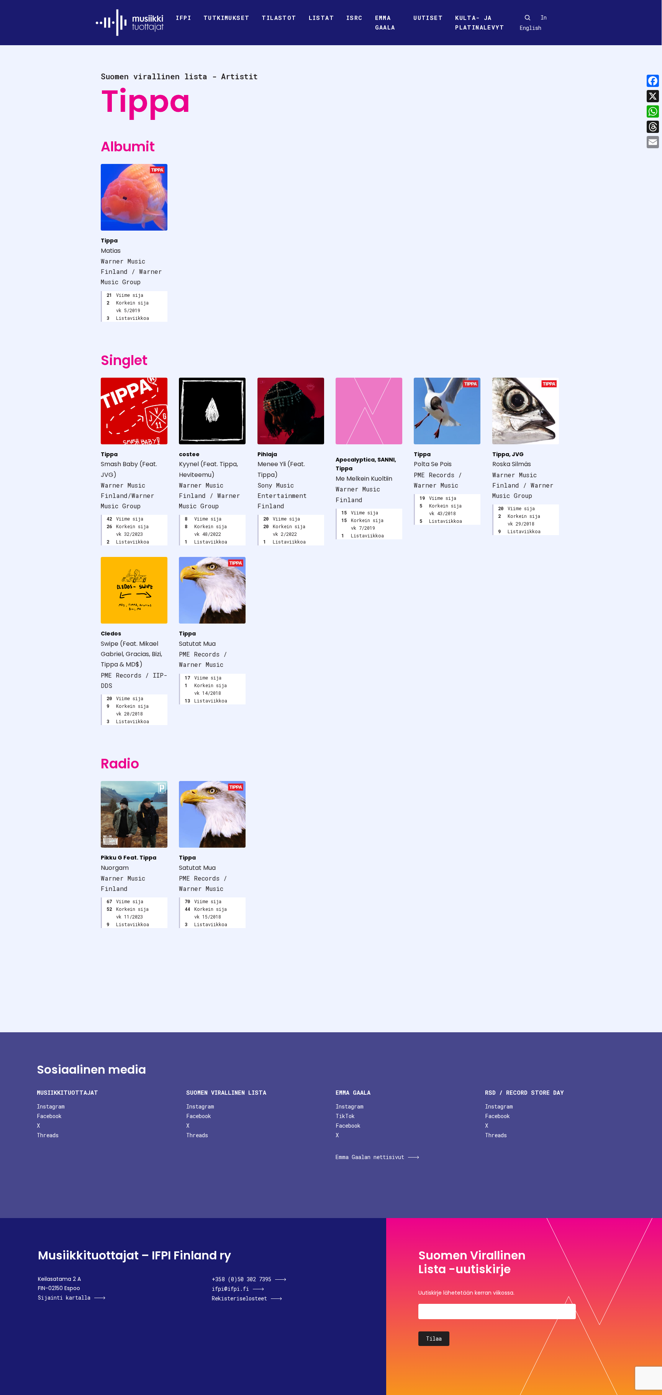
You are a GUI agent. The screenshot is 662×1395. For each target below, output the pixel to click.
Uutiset (428, 17)
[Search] (527, 17)
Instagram (51, 1106)
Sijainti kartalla (64, 1297)
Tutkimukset (226, 17)
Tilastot (279, 17)
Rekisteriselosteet (239, 1298)
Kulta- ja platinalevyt (479, 22)
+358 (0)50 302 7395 (241, 1279)
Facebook (49, 1116)
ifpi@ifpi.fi (230, 1288)
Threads (48, 1135)
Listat (321, 17)
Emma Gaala (385, 22)
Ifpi (183, 17)
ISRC (354, 17)
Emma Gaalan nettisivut (370, 1157)
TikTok (345, 1116)
